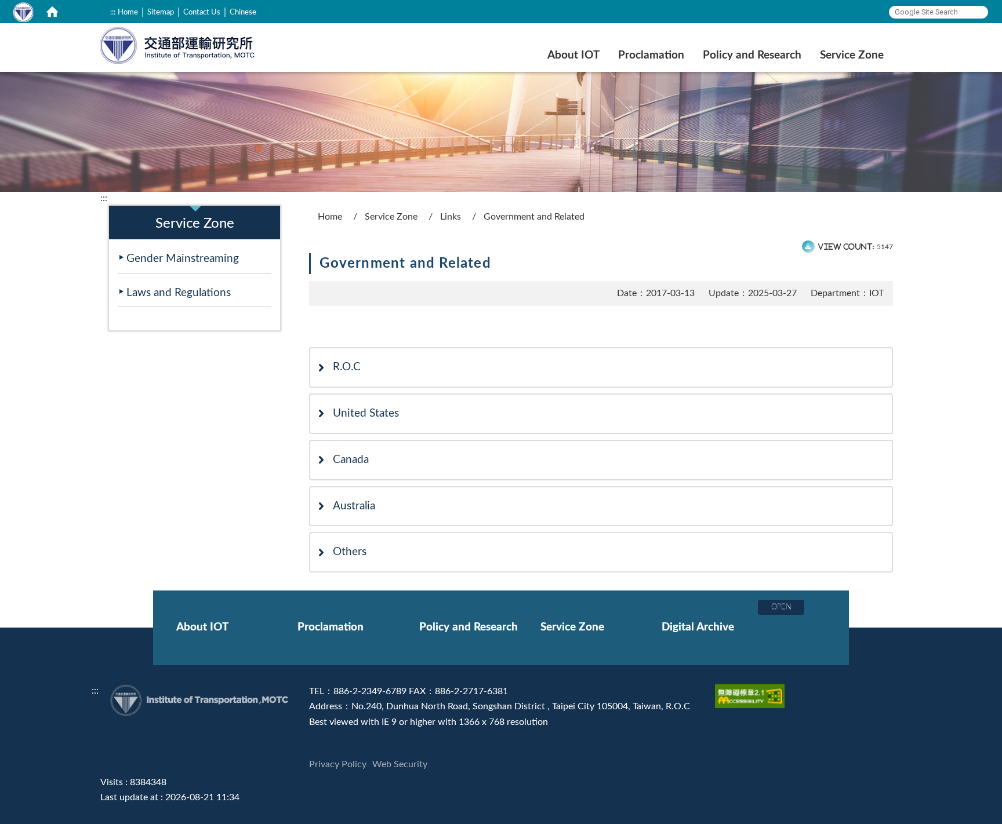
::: (112, 12)
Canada (351, 459)
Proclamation (651, 55)
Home (128, 12)
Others (349, 551)
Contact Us (201, 12)
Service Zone (852, 55)
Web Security (399, 764)
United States (366, 413)
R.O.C (347, 367)
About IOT (573, 55)
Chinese (243, 12)
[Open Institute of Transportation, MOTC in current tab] (178, 43)
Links (450, 216)
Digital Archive (698, 627)
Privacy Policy (337, 764)
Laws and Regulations (178, 292)
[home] (52, 11)
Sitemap (160, 12)
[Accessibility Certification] (751, 691)
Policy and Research (752, 55)
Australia (354, 506)
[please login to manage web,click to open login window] (23, 11)
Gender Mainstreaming (182, 258)
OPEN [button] (781, 606)
